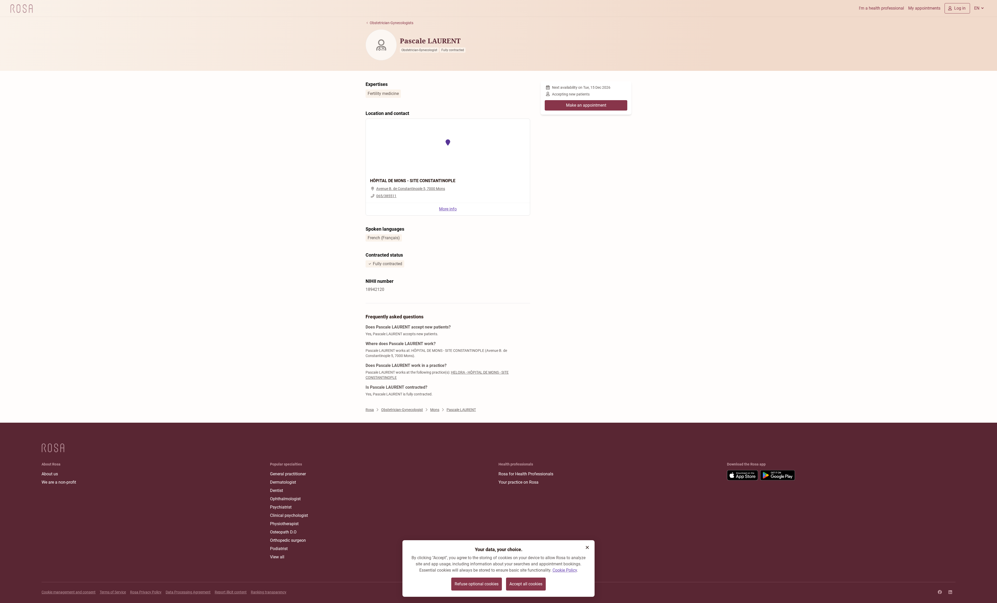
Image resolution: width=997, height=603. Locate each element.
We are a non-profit (59, 482)
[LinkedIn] (950, 592)
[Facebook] (940, 592)
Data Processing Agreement (188, 592)
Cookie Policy (565, 570)
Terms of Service (113, 592)
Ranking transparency (268, 592)
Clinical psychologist (289, 515)
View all (277, 556)
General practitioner (288, 473)
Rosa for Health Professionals (525, 473)
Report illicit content (231, 592)
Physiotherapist (284, 523)
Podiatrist (279, 548)
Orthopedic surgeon (288, 540)
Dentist (276, 490)
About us (50, 473)
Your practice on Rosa (518, 482)
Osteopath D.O (283, 532)
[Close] (587, 547)
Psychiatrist (281, 507)
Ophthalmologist (285, 498)
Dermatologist (283, 482)
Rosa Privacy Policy (145, 592)
